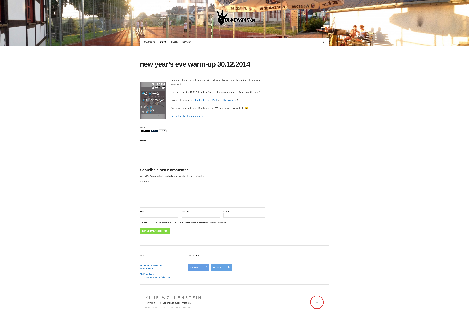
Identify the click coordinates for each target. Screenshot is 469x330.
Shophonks (200, 100)
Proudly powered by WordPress (156, 307)
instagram (217, 267)
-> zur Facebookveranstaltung (187, 116)
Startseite (149, 42)
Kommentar (145, 181)
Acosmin (188, 307)
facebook (194, 267)
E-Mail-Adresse (188, 211)
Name (142, 211)
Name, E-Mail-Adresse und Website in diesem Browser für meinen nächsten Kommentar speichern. (184, 223)
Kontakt (186, 42)
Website (226, 211)
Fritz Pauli (212, 100)
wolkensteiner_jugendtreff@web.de (155, 277)
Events (163, 42)
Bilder (174, 42)
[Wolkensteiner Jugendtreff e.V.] (234, 17)
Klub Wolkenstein (173, 298)
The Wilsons (229, 100)
